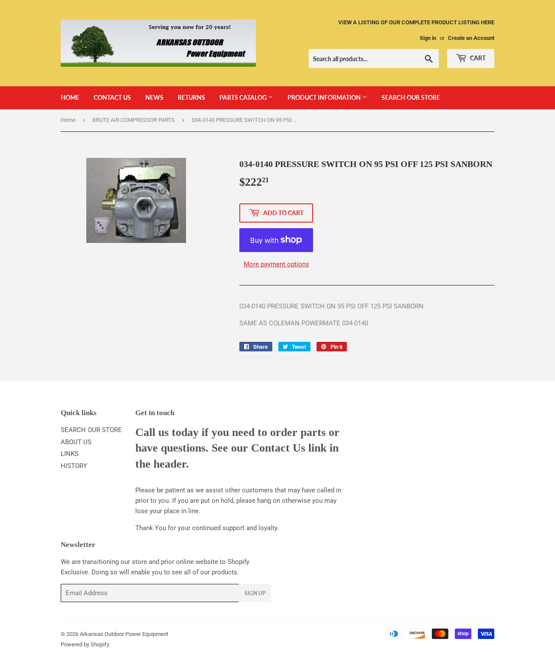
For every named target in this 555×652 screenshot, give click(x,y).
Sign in (428, 38)
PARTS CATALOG (243, 97)
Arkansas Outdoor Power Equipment (124, 634)
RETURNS (191, 97)
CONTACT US (112, 97)
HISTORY (74, 466)
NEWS (154, 97)
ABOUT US (76, 442)
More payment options (276, 264)
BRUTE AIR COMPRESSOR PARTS (133, 120)
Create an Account (471, 38)
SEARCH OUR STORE (411, 97)
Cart (477, 58)
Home (68, 120)
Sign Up (255, 593)
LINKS (69, 454)
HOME (70, 97)
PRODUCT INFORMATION (324, 97)
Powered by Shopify (85, 644)
